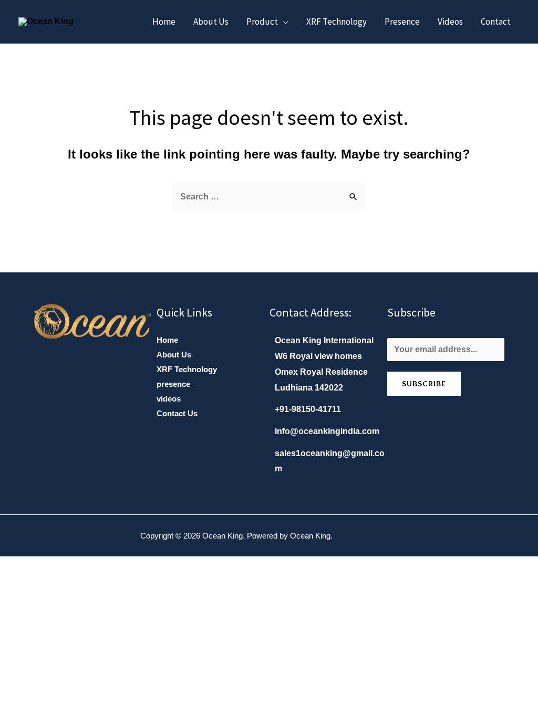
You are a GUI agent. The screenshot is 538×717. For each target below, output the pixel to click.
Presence (402, 21)
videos (169, 398)
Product (262, 21)
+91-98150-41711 (308, 409)
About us (211, 21)
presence (173, 383)
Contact (496, 21)
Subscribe (424, 383)
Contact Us (177, 413)
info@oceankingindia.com (327, 431)
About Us (174, 354)
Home (163, 21)
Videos (450, 21)
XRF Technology (336, 21)
